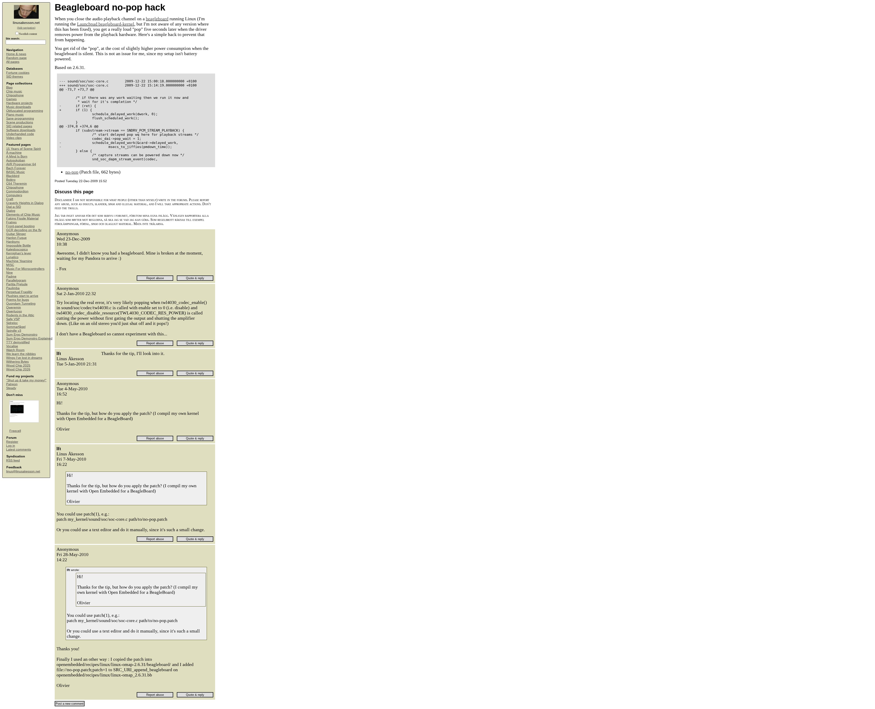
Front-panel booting (20, 226)
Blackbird (12, 176)
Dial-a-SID (13, 207)
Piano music (15, 114)
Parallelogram (16, 280)
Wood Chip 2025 (18, 365)
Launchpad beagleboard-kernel (105, 23)
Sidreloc (12, 323)
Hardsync (13, 241)
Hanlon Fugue (16, 238)
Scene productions (19, 122)
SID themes (14, 76)
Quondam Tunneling (21, 303)
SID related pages (19, 126)
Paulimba (13, 288)
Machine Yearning (19, 261)
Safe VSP (13, 319)
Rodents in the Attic (20, 315)
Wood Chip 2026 (18, 369)
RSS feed (13, 460)
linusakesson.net (26, 23)
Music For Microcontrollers (25, 268)
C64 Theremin (16, 183)
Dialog (10, 210)
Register (12, 442)
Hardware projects (19, 103)
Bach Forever (16, 168)
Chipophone (15, 95)
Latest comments (18, 449)
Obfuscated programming (24, 110)
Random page (16, 58)
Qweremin (13, 307)
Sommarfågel (16, 327)
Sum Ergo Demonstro (21, 334)
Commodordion (17, 191)
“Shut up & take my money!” (26, 380)
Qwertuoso (14, 311)
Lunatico (12, 257)
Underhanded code (20, 134)
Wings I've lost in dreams (24, 358)
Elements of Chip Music (23, 214)
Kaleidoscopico (17, 249)
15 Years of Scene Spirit (23, 148)
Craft (9, 199)
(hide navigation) (26, 27)
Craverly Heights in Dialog (25, 203)
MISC (10, 265)
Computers (14, 195)
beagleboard (157, 18)
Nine (9, 272)
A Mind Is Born (16, 156)
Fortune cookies (17, 72)
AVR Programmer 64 (21, 164)
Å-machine (14, 152)
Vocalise (12, 346)
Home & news (16, 54)
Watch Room (15, 350)
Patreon (12, 384)
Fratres (11, 222)
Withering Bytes (17, 361)
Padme (11, 276)
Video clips (14, 138)
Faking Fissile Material (22, 218)
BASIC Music (15, 172)
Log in (10, 445)
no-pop (71, 171)
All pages (12, 62)
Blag (9, 87)
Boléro (10, 179)
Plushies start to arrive (22, 296)
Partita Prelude (17, 284)
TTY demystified (18, 342)
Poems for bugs (17, 299)
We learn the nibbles (21, 354)
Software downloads (20, 130)
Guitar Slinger (16, 234)
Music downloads (18, 107)
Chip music (14, 91)
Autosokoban (15, 160)
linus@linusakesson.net (23, 471)
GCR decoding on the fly (23, 230)
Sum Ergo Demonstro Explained (29, 338)
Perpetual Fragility (19, 292)
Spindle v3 (13, 330)
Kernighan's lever (18, 253)
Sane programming (20, 118)
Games (11, 99)
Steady (11, 388)
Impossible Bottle (18, 245)
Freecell (15, 431)
